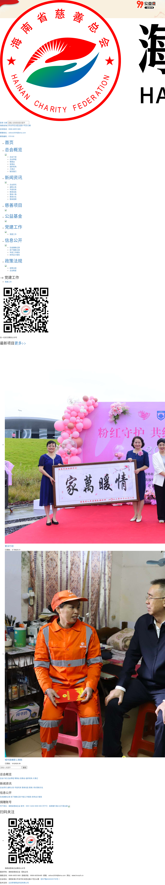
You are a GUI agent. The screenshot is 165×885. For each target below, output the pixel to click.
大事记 (12, 169)
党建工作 (13, 234)
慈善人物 (13, 194)
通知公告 (13, 187)
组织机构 (13, 166)
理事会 (12, 161)
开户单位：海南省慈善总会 (10, 806)
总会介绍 (13, 157)
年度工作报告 (15, 252)
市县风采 (13, 189)
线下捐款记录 (15, 250)
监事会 (12, 164)
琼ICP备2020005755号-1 (50, 879)
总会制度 (13, 270)
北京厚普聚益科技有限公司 (18, 882)
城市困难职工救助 (13, 759)
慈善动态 (13, 192)
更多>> (20, 343)
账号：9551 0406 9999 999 (31, 806)
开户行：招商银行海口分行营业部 (55, 806)
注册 (5, 122)
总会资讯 (13, 184)
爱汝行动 (9, 545)
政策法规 (13, 268)
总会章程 (13, 159)
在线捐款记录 (15, 247)
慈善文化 (13, 196)
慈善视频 (13, 199)
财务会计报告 (15, 254)
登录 (1, 122)
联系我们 (13, 171)
